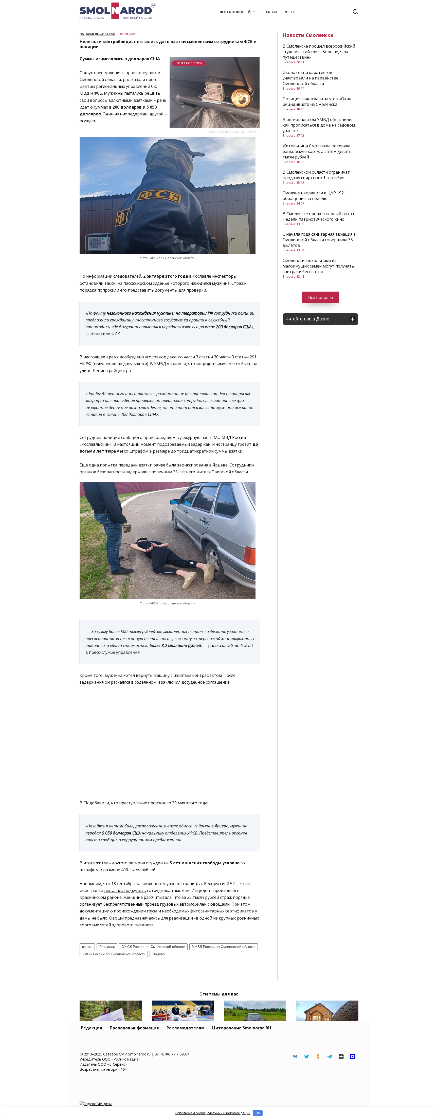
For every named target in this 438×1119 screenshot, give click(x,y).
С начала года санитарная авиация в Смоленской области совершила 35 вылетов (319, 239)
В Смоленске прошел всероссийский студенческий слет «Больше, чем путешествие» (319, 51)
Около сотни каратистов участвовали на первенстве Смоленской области (310, 78)
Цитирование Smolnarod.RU (241, 1028)
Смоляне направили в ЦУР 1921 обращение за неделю (314, 195)
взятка (87, 947)
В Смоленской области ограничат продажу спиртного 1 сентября (316, 174)
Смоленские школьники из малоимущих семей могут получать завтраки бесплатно (318, 266)
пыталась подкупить (125, 890)
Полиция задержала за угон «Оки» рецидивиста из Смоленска (317, 101)
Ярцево (158, 954)
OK (258, 1113)
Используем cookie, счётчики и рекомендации (212, 1113)
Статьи (270, 12)
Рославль (107, 947)
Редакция (91, 1028)
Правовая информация (134, 1028)
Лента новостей (235, 12)
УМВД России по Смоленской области (224, 947)
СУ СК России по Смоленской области (153, 947)
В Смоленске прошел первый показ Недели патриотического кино (318, 216)
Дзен (289, 12)
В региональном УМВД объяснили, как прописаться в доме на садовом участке (319, 125)
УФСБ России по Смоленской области (113, 954)
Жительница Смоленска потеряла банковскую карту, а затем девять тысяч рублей (317, 151)
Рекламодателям (186, 1028)
